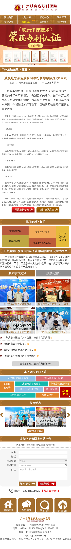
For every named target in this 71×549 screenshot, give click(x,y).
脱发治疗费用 (15, 241)
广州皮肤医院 (10, 69)
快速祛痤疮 (47, 394)
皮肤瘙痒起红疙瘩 (31, 383)
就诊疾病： (12, 461)
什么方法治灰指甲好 (62, 236)
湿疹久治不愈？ (42, 232)
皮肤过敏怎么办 (18, 394)
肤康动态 (26, 22)
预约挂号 (44, 22)
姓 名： (14, 452)
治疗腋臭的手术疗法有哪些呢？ (20, 356)
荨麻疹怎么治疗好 (60, 383)
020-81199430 (28, 528)
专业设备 (8, 22)
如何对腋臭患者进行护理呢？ (19, 349)
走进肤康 (26, 17)
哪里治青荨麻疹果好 (42, 243)
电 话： (14, 456)
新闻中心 (44, 17)
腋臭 (24, 69)
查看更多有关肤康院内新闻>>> (35, 363)
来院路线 (61, 22)
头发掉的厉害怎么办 (17, 378)
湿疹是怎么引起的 (53, 378)
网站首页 (8, 17)
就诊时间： (12, 465)
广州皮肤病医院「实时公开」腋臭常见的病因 (27, 337)
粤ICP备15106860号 (35, 535)
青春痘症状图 (15, 231)
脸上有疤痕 (51, 389)
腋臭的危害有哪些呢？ (15, 343)
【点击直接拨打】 (51, 490)
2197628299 (51, 528)
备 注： (14, 469)
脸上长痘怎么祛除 (29, 389)
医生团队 (61, 17)
